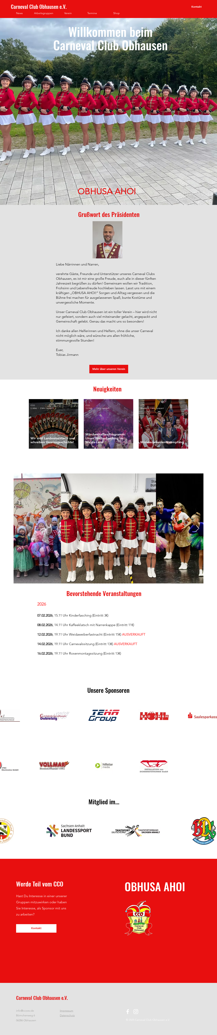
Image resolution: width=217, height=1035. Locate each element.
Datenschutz (67, 1015)
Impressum (66, 1010)
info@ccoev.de (25, 1010)
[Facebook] (127, 1011)
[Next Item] (198, 528)
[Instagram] (136, 1011)
